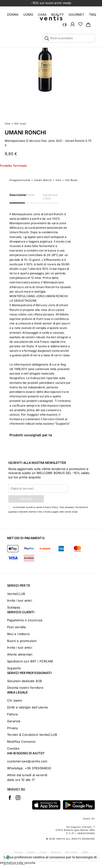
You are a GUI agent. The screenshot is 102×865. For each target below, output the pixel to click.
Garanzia (13, 721)
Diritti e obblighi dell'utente (27, 707)
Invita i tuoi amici (19, 600)
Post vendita (16, 627)
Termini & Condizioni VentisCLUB (32, 735)
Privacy (12, 728)
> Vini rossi (69, 180)
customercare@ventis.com (27, 761)
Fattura (12, 714)
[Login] (72, 24)
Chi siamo (14, 700)
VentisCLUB (16, 594)
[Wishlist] (80, 24)
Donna (13, 14)
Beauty (57, 14)
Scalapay (13, 607)
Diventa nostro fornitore (25, 687)
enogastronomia (19, 180)
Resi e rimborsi (18, 634)
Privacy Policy (50, 507)
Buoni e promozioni (22, 641)
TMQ (92, 14)
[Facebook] (9, 797)
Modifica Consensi (21, 741)
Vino (7, 123)
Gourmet (76, 14)
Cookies (13, 748)
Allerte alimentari (19, 654)
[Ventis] (51, 17)
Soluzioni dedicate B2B (24, 681)
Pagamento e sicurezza (24, 620)
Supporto (14, 668)
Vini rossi (20, 123)
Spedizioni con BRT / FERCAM (30, 661)
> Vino (57, 180)
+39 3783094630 (38, 768)
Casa (42, 14)
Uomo (28, 14)
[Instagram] (18, 797)
